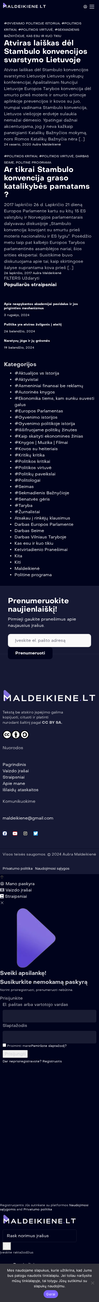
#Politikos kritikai (20, 156)
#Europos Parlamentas (39, 410)
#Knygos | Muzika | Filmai (41, 442)
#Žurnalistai (27, 511)
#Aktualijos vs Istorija (37, 373)
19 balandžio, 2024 (19, 347)
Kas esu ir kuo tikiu (43, 36)
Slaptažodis (15, 1025)
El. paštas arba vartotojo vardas (35, 1004)
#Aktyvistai (26, 379)
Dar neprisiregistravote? (32, 1061)
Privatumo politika (37, 1209)
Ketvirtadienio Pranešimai (41, 549)
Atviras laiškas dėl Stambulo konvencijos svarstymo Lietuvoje (45, 51)
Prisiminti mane (18, 1046)
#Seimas (24, 486)
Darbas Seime (29, 530)
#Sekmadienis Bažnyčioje (42, 492)
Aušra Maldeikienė (46, 144)
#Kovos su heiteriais (36, 448)
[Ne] (92, 1282)
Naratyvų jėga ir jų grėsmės (27, 341)
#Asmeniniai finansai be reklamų (49, 385)
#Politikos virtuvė (35, 30)
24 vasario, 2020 (17, 144)
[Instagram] (25, 833)
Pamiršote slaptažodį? (49, 1046)
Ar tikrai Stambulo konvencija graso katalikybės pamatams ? (47, 182)
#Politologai (27, 480)
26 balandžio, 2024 (19, 331)
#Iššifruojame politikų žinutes (46, 429)
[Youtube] (15, 833)
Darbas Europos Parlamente (44, 524)
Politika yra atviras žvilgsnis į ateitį (33, 324)
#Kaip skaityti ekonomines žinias (49, 436)
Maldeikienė (27, 568)
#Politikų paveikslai (35, 473)
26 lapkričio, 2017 (18, 273)
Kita (18, 555)
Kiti (18, 562)
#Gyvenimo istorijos (36, 417)
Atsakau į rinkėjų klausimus (42, 518)
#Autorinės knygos (35, 392)
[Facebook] (5, 833)
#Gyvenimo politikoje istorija (32, 23)
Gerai (50, 1294)
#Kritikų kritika (30, 455)
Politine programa (33, 162)
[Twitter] (36, 833)
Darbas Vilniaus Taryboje (40, 536)
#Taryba (23, 505)
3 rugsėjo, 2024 (16, 315)
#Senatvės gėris (32, 499)
